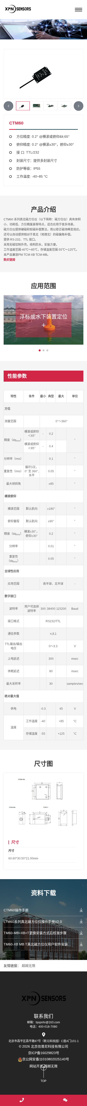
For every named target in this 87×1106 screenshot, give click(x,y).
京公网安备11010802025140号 (45, 1059)
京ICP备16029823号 (43, 1053)
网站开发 (36, 1066)
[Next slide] (78, 106)
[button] (40, 350)
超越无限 (28, 966)
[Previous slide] (8, 106)
